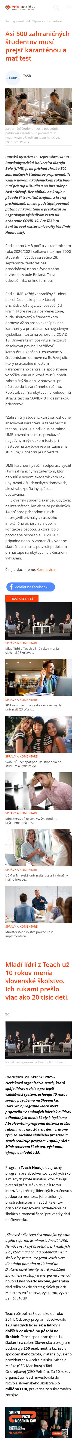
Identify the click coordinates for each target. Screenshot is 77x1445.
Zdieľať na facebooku (32, 586)
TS (7, 1014)
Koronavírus (46, 569)
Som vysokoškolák (18, 21)
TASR (27, 75)
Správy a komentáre (47, 21)
